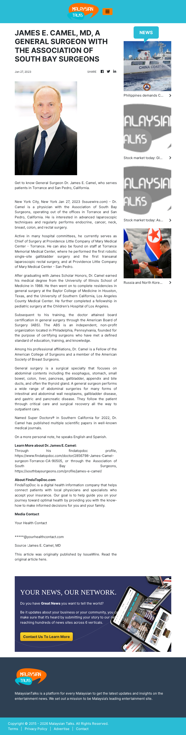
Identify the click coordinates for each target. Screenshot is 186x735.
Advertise (61, 729)
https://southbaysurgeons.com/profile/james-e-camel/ (58, 471)
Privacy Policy (36, 729)
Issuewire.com (94, 201)
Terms (13, 729)
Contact (82, 729)
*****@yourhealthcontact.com (39, 537)
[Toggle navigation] (108, 11)
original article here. (31, 559)
